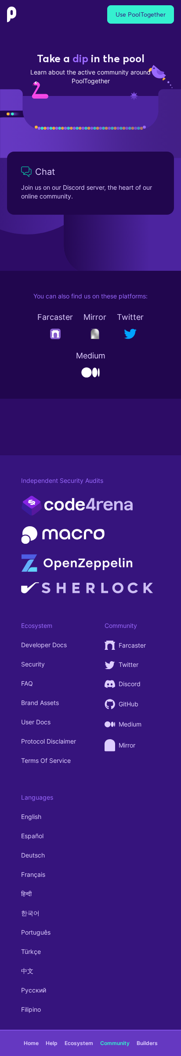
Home (31, 1043)
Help (52, 1043)
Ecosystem (79, 1043)
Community (115, 1043)
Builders (147, 1043)
